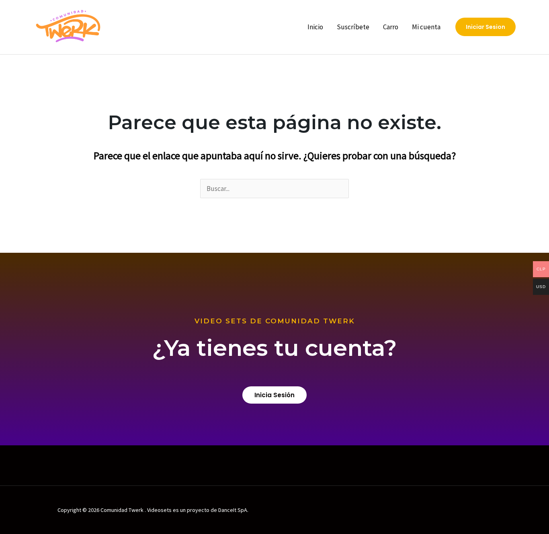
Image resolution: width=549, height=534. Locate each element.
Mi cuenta (426, 26)
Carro (390, 26)
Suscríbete (353, 26)
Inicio (315, 26)
